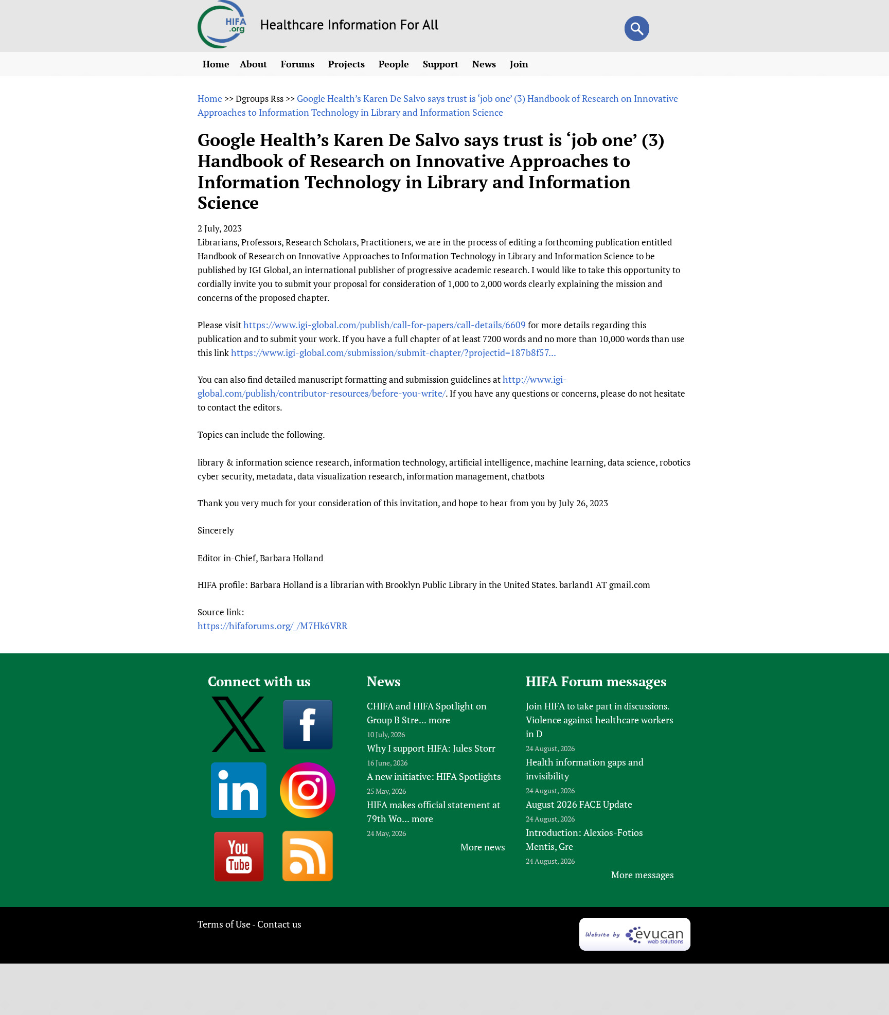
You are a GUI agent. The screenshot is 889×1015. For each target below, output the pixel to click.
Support (442, 64)
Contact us (279, 924)
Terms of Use (224, 924)
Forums (299, 64)
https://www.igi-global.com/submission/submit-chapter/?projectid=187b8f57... (393, 352)
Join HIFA (545, 706)
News (485, 64)
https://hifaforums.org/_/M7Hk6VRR (272, 625)
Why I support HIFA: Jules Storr (431, 748)
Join (520, 64)
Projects (347, 64)
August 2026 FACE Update (579, 804)
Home (216, 64)
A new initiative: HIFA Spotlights (434, 776)
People (395, 64)
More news (482, 847)
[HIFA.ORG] (222, 45)
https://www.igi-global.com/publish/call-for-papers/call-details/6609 (384, 324)
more (439, 720)
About (255, 64)
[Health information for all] (349, 26)
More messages (642, 874)
